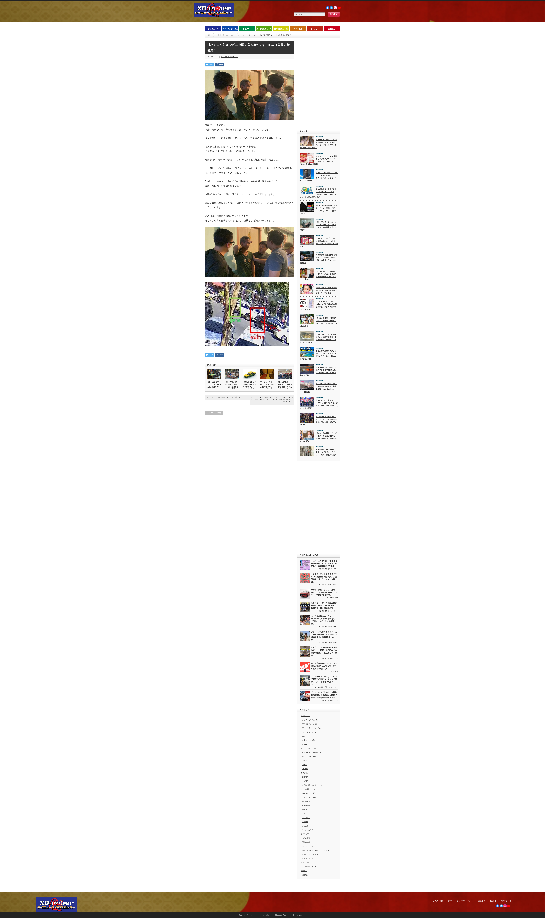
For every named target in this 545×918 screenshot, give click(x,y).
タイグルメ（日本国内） (310, 854)
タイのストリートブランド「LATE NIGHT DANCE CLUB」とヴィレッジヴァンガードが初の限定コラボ (318, 193)
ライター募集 (438, 901)
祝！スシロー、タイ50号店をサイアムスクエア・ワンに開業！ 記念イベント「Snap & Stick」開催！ (318, 160)
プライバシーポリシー (465, 901)
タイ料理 (305, 781)
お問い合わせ (506, 901)
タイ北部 (305, 822)
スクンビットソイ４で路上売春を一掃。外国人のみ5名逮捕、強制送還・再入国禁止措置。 (324, 605)
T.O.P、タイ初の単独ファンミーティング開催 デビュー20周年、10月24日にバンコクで (318, 209)
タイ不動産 (298, 29)
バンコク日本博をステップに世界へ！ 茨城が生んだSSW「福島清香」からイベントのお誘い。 (318, 437)
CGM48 (305, 769)
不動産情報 (306, 842)
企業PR (335, 597)
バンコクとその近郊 (309, 793)
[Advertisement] (318, 83)
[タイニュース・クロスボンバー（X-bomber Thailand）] (214, 16)
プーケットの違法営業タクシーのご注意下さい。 (226, 397)
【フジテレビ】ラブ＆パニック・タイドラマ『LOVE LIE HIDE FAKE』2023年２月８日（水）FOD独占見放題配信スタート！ (270, 399)
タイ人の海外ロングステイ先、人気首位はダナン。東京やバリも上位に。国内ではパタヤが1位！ (318, 355)
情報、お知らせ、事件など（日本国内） (316, 850)
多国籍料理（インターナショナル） (314, 785)
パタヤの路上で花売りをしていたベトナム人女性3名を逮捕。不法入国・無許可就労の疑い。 (318, 421)
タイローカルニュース (331, 584)
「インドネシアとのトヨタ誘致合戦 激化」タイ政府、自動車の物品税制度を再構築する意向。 (324, 695)
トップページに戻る (214, 413)
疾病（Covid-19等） (309, 740)
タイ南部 (305, 826)
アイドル (305, 760)
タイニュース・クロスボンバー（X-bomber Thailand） (270, 915)
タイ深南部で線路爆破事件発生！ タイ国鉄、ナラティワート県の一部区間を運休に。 (318, 454)
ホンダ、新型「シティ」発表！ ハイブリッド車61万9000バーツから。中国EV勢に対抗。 (324, 592)
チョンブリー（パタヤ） (310, 797)
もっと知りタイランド (310, 732)
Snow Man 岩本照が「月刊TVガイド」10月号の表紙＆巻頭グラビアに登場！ (326, 290)
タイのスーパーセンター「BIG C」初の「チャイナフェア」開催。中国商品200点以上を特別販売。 (319, 404)
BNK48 (304, 765)
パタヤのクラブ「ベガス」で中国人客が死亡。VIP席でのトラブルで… (214, 387)
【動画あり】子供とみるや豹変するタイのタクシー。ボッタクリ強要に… (249, 387)
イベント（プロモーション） (312, 752)
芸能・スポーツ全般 (309, 756)
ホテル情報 (306, 838)
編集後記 (331, 29)
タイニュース (213, 29)
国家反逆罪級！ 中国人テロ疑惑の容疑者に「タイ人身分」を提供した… (285, 387)
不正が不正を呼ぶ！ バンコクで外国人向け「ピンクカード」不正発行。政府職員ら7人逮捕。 (324, 563)
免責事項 (481, 901)
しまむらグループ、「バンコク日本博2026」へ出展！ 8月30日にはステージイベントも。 (319, 242)
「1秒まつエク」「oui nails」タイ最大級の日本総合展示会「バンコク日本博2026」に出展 (318, 305)
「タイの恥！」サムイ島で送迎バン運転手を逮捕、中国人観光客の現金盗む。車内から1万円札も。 (318, 338)
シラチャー (306, 801)
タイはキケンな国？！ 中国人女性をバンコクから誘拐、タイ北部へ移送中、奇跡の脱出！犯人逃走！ (318, 144)
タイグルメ (247, 29)
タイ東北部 (306, 805)
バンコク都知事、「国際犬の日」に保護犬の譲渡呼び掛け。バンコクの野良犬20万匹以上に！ (318, 322)
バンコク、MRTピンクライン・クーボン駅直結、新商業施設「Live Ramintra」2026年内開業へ (318, 388)
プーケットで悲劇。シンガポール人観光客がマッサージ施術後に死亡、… (267, 387)
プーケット (306, 818)
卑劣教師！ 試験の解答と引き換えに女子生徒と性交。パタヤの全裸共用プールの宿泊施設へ (318, 259)
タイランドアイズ (308, 858)
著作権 (449, 901)
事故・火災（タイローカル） (329, 687)
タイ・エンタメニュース (230, 29)
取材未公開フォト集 (309, 866)
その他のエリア (307, 830)
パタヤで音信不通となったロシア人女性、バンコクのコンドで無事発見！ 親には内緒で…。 (318, 226)
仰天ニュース (307, 736)
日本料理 (305, 777)
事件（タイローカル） (229, 57)
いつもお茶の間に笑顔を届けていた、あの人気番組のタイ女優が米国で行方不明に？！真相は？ (318, 275)
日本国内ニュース (281, 29)
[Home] (209, 35)
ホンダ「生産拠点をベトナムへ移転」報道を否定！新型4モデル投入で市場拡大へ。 (324, 666)
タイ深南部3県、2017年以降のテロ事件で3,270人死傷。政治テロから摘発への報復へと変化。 (318, 371)
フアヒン (305, 813)
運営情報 (493, 901)
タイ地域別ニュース (264, 29)
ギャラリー (315, 29)
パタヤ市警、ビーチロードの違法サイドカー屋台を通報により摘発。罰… (231, 387)
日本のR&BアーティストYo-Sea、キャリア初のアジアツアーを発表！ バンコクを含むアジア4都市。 (319, 177)
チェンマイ (306, 809)
